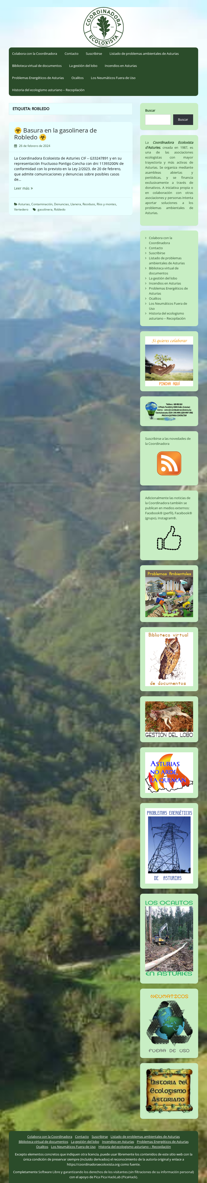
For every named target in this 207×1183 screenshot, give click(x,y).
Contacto (72, 53)
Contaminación (42, 204)
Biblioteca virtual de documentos (37, 65)
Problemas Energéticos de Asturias (38, 77)
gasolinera (45, 209)
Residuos (89, 204)
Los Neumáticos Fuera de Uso (113, 77)
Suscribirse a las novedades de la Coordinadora (168, 441)
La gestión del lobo (83, 65)
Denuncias (61, 204)
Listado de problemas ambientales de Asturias (144, 53)
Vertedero (21, 209)
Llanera (75, 204)
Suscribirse (94, 53)
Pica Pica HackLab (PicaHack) (115, 1177)
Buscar (150, 110)
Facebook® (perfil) (159, 513)
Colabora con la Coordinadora (34, 53)
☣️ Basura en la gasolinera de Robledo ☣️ (55, 133)
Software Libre (49, 1172)
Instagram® (167, 518)
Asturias (24, 204)
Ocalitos (77, 77)
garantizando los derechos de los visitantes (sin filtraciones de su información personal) (128, 1172)
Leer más (30, 188)
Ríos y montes (106, 204)
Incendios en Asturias (121, 65)
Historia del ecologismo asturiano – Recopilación (48, 90)
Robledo (59, 209)
